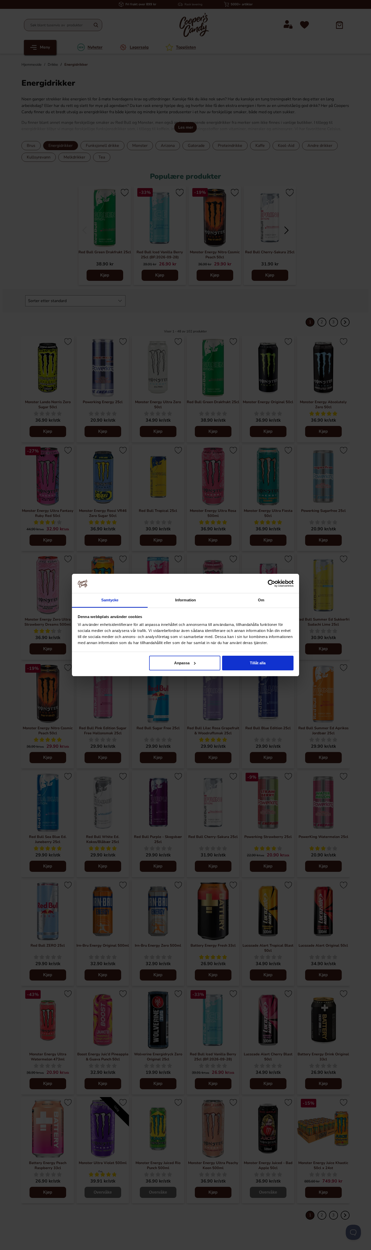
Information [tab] (185, 600)
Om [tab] (261, 600)
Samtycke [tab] (110, 600)
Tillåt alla (258, 663)
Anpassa (182, 663)
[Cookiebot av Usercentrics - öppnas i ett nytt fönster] (271, 583)
